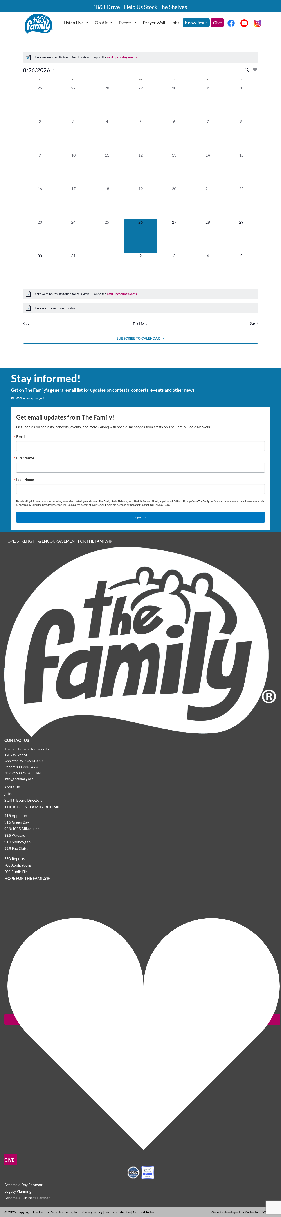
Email (20, 436)
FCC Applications (18, 865)
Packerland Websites (261, 1212)
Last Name (25, 479)
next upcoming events (122, 57)
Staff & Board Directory (23, 800)
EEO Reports (14, 858)
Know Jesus (196, 22)
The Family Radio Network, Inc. (55, 1212)
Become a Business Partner (27, 1198)
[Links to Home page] (140, 641)
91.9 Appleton (15, 815)
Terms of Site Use (118, 1212)
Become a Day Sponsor (23, 1184)
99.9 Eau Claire (16, 848)
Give (217, 22)
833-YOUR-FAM (28, 772)
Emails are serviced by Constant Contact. (127, 504)
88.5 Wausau (14, 835)
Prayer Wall (154, 22)
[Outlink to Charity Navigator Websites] (140, 1172)
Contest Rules (143, 1212)
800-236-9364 (27, 767)
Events (125, 22)
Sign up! (141, 517)
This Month (140, 323)
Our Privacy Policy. (160, 504)
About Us (12, 787)
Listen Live (74, 22)
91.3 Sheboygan (17, 842)
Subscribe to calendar (138, 338)
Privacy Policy (92, 1212)
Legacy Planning (17, 1191)
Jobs (175, 22)
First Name (25, 458)
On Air (101, 22)
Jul (28, 323)
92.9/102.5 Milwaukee (22, 828)
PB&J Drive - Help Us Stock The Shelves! (140, 7)
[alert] (140, 57)
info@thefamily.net (18, 779)
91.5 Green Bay (16, 822)
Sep (252, 323)
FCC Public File (16, 871)
